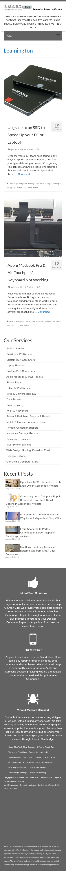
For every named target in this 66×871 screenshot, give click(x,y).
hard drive (40, 184)
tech (30, 188)
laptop (47, 184)
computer (23, 184)
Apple (10, 321)
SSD (25, 188)
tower (35, 188)
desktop (31, 184)
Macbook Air (50, 321)
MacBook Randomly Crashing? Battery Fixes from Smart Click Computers (31, 551)
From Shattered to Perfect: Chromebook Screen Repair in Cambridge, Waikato (30, 532)
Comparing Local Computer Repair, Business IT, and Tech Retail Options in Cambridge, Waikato (33, 500)
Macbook (40, 321)
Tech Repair (24, 325)
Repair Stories (26, 149)
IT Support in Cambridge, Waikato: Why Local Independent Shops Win (40, 516)
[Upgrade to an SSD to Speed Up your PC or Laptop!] (33, 90)
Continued (24, 174)
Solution (18, 188)
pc (8, 188)
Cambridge (13, 184)
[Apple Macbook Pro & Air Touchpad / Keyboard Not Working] (33, 227)
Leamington (57, 184)
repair (12, 188)
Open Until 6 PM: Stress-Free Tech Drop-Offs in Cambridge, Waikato (40, 484)
